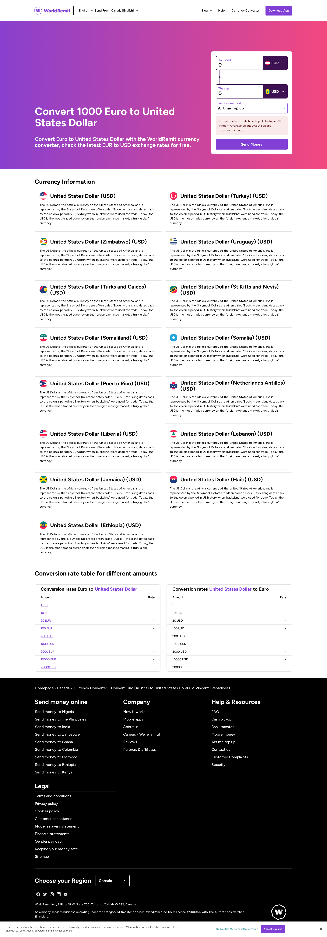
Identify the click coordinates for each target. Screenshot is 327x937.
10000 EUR (48, 659)
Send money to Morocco (56, 757)
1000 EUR (47, 644)
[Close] (321, 929)
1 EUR (44, 605)
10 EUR (45, 613)
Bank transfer (222, 726)
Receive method (229, 103)
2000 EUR (47, 651)
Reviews (130, 742)
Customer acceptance (53, 818)
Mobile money (223, 734)
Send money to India (52, 726)
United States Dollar (116, 589)
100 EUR (46, 628)
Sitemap (42, 856)
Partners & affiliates (139, 749)
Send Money (251, 144)
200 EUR (47, 636)
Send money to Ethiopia (55, 764)
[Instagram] (51, 894)
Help (221, 10)
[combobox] (252, 108)
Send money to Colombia (56, 749)
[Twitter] (45, 894)
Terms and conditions (53, 796)
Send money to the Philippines (60, 719)
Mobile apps (133, 719)
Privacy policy (46, 803)
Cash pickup (221, 719)
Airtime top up (223, 742)
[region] (163, 929)
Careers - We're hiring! (141, 734)
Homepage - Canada (52, 688)
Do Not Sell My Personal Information (237, 929)
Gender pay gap (48, 841)
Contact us (220, 749)
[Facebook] (38, 894)
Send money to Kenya (53, 772)
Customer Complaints (229, 757)
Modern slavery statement (57, 826)
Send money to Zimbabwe (57, 734)
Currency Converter (245, 10)
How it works (134, 711)
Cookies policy (47, 811)
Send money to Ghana (54, 742)
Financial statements (52, 834)
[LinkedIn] (58, 894)
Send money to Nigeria (54, 711)
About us (131, 726)
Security (218, 764)
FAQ (215, 711)
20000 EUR (48, 667)
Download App (279, 10)
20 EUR (46, 620)
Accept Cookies (273, 929)
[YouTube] (65, 894)
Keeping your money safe (56, 849)
